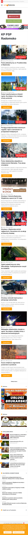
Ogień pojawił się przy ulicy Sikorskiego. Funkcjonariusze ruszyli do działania (13, 266)
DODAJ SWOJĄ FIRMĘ (14, 21)
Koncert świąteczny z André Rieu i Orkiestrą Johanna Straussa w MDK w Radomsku (18, 436)
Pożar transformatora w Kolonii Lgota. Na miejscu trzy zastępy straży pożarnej (12, 96)
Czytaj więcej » (6, 73)
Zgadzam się (8, 532)
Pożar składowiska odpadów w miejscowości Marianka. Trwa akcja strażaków (13, 163)
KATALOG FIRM (14, 16)
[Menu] (2, 5)
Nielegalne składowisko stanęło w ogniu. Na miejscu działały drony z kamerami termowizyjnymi (13, 331)
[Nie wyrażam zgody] (26, 529)
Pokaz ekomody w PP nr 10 (16, 441)
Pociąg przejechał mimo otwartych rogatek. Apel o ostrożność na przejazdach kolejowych (13, 129)
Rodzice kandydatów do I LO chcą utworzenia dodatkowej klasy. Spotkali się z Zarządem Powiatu (18, 449)
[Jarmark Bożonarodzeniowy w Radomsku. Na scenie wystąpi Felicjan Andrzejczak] (5, 465)
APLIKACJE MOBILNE (14, 11)
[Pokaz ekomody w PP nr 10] (5, 443)
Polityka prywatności (18, 532)
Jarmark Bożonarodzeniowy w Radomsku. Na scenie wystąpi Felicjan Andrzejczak (17, 465)
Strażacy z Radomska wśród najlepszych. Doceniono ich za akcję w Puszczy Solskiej (13, 231)
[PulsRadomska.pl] (9, 5)
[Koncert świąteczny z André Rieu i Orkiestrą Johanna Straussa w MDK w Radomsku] (5, 436)
